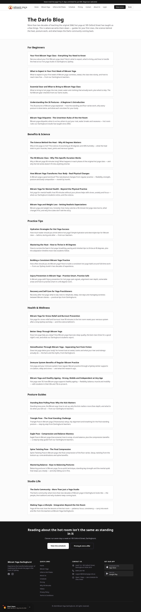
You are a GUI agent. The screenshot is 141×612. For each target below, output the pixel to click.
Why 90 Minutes (45, 585)
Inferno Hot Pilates (59, 7)
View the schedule (58, 546)
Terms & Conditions (46, 595)
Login (105, 7)
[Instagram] (12, 574)
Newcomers (120, 7)
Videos (42, 589)
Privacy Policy (44, 592)
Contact (88, 7)
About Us (97, 7)
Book (130, 7)
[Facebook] (9, 574)
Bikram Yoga (45, 7)
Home (36, 7)
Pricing (80, 7)
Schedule (72, 7)
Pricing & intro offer (82, 546)
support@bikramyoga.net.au (85, 574)
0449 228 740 (80, 571)
